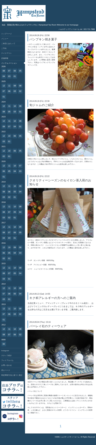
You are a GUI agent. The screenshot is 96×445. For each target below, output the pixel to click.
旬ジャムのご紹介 (41, 105)
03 (9, 76)
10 (15, 106)
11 (9, 86)
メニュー (4, 39)
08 (4, 71)
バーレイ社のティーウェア (47, 326)
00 (4, 344)
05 (20, 71)
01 (15, 76)
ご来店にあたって (8, 43)
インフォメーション (9, 63)
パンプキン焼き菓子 (43, 39)
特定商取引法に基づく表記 (11, 375)
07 (9, 71)
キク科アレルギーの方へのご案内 (52, 298)
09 (15, 86)
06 (15, 71)
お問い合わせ (6, 365)
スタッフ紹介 (6, 355)
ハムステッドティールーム (70, 437)
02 (20, 91)
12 (4, 86)
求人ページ (5, 370)
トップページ (6, 34)
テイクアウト (6, 53)
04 (4, 76)
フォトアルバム (7, 360)
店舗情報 (4, 58)
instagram (5, 351)
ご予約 (3, 48)
